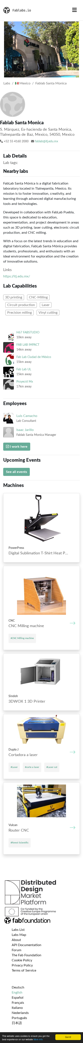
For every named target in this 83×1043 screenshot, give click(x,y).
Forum (16, 950)
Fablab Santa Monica (51, 83)
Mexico (24, 83)
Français (18, 1002)
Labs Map (19, 935)
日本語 (17, 1023)
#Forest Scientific (20, 843)
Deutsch (18, 987)
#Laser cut (51, 767)
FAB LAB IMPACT (27, 344)
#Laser (14, 767)
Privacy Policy (22, 965)
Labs (6, 83)
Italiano (17, 1007)
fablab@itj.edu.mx (46, 141)
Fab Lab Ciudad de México (33, 357)
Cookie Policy (22, 960)
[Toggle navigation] (74, 10)
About (16, 940)
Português (19, 1018)
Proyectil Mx (24, 381)
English (17, 992)
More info (38, 1039)
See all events (16, 472)
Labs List (18, 929)
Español (17, 997)
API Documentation (26, 945)
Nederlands (20, 1013)
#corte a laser (32, 767)
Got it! (68, 1037)
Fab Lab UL (23, 369)
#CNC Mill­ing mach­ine (22, 638)
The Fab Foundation (26, 955)
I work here (18, 446)
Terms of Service (24, 970)
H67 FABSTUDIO (27, 332)
